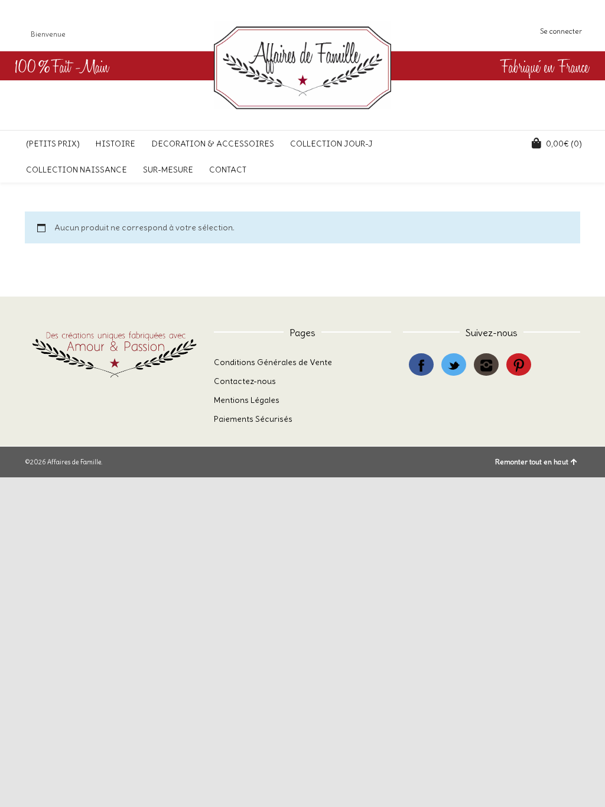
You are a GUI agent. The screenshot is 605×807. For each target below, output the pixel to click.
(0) (564, 143)
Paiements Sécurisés (253, 419)
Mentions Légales (246, 400)
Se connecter (561, 31)
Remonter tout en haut (531, 461)
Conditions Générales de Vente (273, 362)
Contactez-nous (245, 381)
